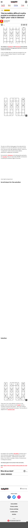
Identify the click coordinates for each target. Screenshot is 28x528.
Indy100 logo (14, 2)
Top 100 (3, 5)
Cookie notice (14, 511)
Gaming (16, 5)
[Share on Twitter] (24, 25)
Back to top (24, 488)
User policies (14, 504)
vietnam (3, 474)
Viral (2, 10)
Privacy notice (14, 506)
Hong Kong (18, 46)
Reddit (19, 405)
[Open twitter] (14, 497)
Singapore (10, 46)
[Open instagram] (19, 497)
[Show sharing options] (26, 116)
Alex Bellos (16, 453)
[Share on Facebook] (22, 25)
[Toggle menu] (2, 1)
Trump (22, 5)
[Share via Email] (26, 25)
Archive (14, 514)
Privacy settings (14, 509)
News (9, 5)
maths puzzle (7, 10)
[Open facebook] (9, 497)
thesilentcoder (11, 409)
